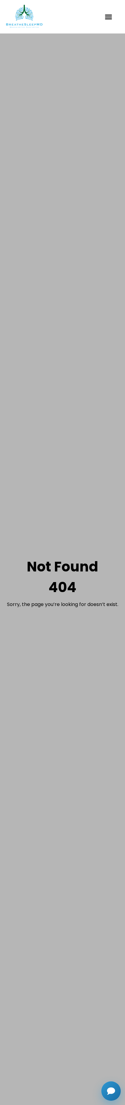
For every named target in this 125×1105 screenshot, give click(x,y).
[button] (108, 16)
